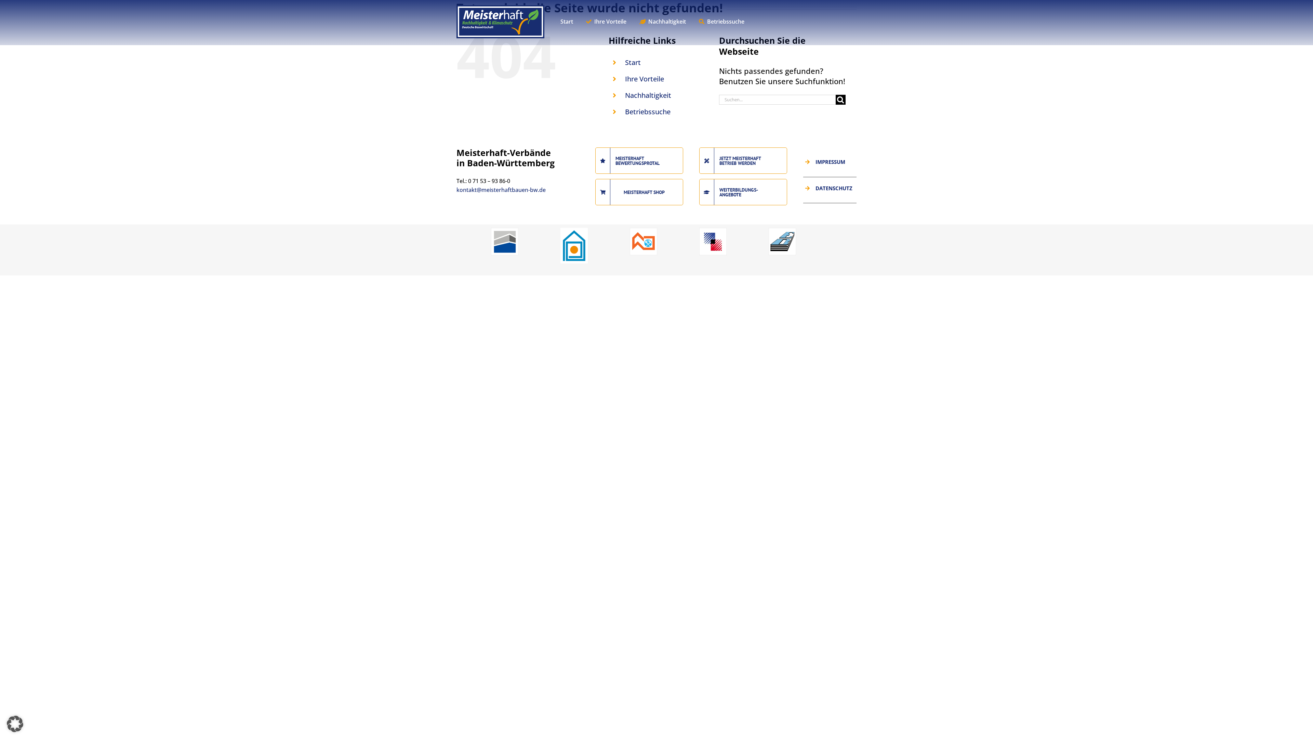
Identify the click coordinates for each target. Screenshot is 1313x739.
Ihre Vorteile (644, 78)
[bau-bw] (504, 230)
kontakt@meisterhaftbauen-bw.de (501, 190)
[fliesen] (713, 230)
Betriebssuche (648, 111)
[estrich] (782, 230)
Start (633, 62)
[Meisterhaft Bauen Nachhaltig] (500, 9)
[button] (15, 724)
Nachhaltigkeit (648, 95)
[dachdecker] (643, 230)
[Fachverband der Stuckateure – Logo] (574, 230)
